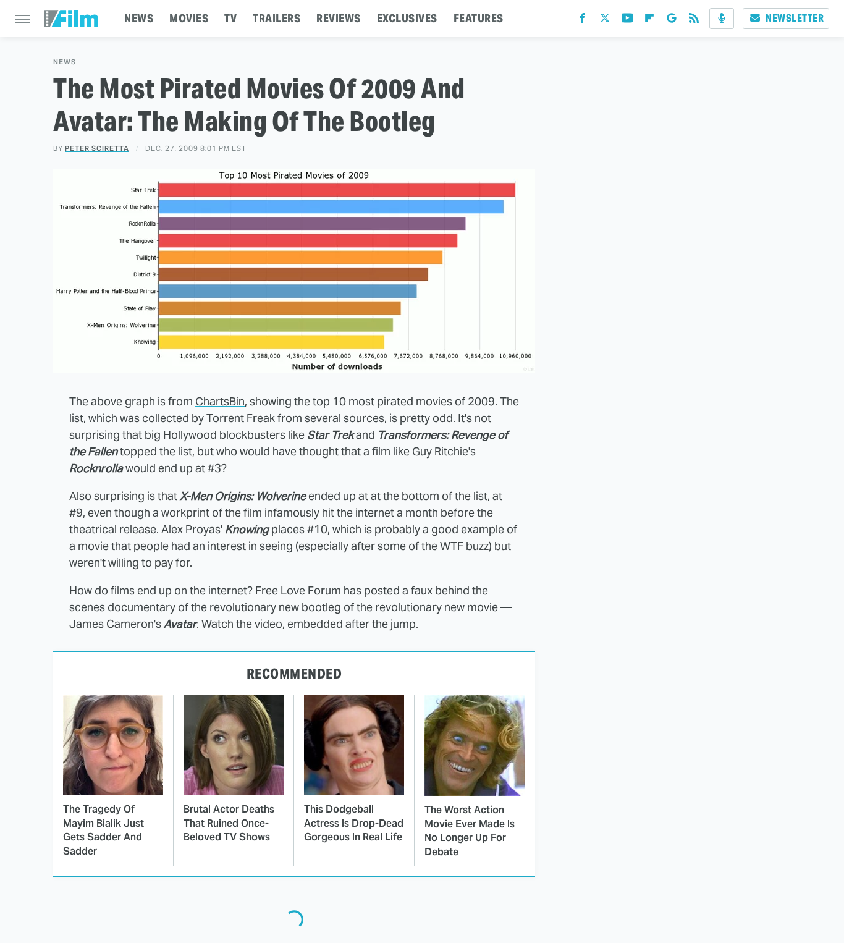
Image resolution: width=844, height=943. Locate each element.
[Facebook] (582, 21)
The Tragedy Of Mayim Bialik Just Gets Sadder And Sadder (103, 830)
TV (230, 18)
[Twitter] (605, 21)
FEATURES (479, 18)
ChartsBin (220, 401)
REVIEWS (338, 18)
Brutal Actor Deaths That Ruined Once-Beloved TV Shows (229, 823)
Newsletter (795, 18)
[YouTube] (627, 21)
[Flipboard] (649, 21)
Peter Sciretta (97, 148)
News (64, 62)
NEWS (138, 18)
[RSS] (694, 21)
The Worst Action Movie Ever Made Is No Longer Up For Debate (469, 830)
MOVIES (188, 18)
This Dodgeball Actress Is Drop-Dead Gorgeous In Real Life (353, 823)
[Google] (671, 21)
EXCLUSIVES (407, 18)
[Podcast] (721, 18)
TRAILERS (276, 18)
